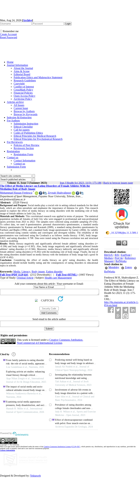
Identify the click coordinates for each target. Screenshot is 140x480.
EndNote (126, 255)
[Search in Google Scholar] (40, 193)
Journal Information (17, 65)
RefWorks (121, 261)
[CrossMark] (121, 230)
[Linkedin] (133, 310)
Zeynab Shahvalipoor (59, 192)
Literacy (26, 271)
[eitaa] (125, 316)
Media (16, 271)
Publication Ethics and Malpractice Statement (38, 77)
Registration (13, 151)
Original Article (25, 277)
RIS (117, 255)
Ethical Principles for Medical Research (35, 135)
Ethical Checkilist (23, 126)
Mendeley (113, 267)
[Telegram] (125, 310)
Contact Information (24, 160)
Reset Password (8, 37)
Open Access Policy (24, 95)
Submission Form (16, 166)
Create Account (8, 34)
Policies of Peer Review (26, 145)
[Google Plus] (118, 316)
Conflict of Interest (24, 86)
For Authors (13, 120)
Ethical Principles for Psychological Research (38, 139)
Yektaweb (35, 475)
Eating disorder (54, 271)
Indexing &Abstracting (19, 117)
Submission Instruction (26, 123)
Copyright (19, 83)
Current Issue (21, 108)
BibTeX (108, 255)
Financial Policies (23, 92)
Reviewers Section (24, 148)
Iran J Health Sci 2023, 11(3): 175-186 (80, 182)
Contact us (12, 157)
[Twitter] (118, 310)
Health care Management (58, 277)
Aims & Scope (22, 71)
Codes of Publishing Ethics (28, 132)
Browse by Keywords (25, 114)
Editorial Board (22, 74)
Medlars (108, 258)
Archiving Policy (23, 99)
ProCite (119, 258)
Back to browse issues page (118, 182)
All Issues (19, 105)
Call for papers (22, 129)
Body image (38, 271)
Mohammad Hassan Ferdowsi (16, 192)
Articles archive (15, 102)
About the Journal (23, 68)
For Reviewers (15, 142)
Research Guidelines (25, 80)
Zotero (128, 267)
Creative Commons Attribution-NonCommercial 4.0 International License (50, 341)
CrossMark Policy (23, 89)
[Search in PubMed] (44, 193)
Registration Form (23, 154)
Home (10, 62)
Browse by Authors (24, 111)
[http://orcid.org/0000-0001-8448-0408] (36, 193)
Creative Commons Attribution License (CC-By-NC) (62, 446)
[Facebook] (111, 310)
